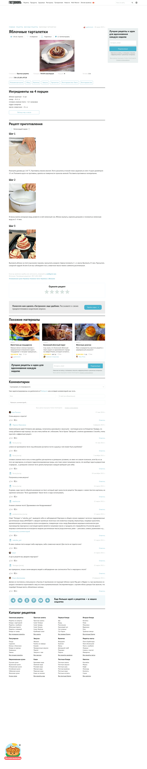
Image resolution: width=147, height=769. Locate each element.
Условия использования (86, 372)
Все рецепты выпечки (65, 655)
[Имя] (32, 396)
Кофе (84, 667)
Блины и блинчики (15, 646)
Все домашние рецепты (17, 634)
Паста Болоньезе (88, 644)
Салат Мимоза (38, 629)
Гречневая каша (39, 662)
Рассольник (62, 625)
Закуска (45, 82)
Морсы (85, 665)
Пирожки (61, 650)
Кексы (60, 646)
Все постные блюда (64, 676)
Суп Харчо (61, 631)
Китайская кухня (14, 669)
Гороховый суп (63, 627)
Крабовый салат (39, 631)
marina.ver (16, 501)
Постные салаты (63, 662)
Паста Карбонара (88, 642)
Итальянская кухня (16, 82)
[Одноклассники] (27, 600)
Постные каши (63, 671)
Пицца (11, 642)
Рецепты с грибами (15, 625)
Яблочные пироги (15, 627)
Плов (84, 623)
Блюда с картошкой (15, 623)
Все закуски (37, 655)
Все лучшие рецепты (16, 655)
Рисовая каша (38, 667)
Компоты (86, 671)
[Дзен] (47, 600)
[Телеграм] (13, 600)
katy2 (14, 553)
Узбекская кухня (14, 671)
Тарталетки (55, 82)
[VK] (20, 600)
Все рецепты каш (39, 676)
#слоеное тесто (34, 279)
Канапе (36, 646)
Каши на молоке (39, 673)
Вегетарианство (86, 82)
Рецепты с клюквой (15, 629)
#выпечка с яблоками (47, 279)
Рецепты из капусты (15, 621)
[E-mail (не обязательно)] (81, 396)
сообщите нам (51, 274)
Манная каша (38, 669)
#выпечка (25, 279)
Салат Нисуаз (38, 627)
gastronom (89, 27)
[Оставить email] (70, 366)
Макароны (86, 652)
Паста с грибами (88, 646)
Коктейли (86, 662)
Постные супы (62, 667)
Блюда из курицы (15, 648)
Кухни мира (13, 676)
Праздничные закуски (41, 648)
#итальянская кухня (15, 279)
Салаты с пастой (88, 650)
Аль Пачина (16, 412)
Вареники (86, 627)
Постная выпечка (64, 669)
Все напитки (87, 676)
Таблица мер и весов (24, 112)
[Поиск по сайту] (124, 2)
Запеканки (12, 650)
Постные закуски (63, 665)
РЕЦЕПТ (13, 342)
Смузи (85, 673)
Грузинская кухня (15, 665)
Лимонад (86, 669)
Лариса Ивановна (19, 425)
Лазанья (85, 648)
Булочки (61, 644)
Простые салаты (39, 621)
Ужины (11, 652)
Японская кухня (14, 673)
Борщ (60, 623)
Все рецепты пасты (89, 655)
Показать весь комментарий (19, 531)
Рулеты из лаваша (40, 644)
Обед (28, 82)
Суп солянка (62, 629)
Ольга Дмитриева (18, 578)
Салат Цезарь (38, 625)
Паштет (36, 650)
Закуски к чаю (38, 652)
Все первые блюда (64, 634)
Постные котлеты (64, 673)
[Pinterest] (33, 600)
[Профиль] (136, 2)
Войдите (44, 391)
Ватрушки (61, 642)
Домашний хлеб (63, 648)
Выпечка (36, 82)
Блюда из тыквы (14, 631)
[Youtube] (40, 600)
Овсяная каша (38, 665)
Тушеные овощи (88, 631)
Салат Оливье (38, 623)
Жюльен (36, 642)
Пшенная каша (38, 671)
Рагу (84, 629)
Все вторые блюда (89, 634)
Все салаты (37, 634)
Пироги (60, 652)
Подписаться (95, 366)
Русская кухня (13, 662)
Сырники (12, 644)
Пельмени (86, 625)
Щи (59, 621)
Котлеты (85, 621)
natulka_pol (17, 540)
